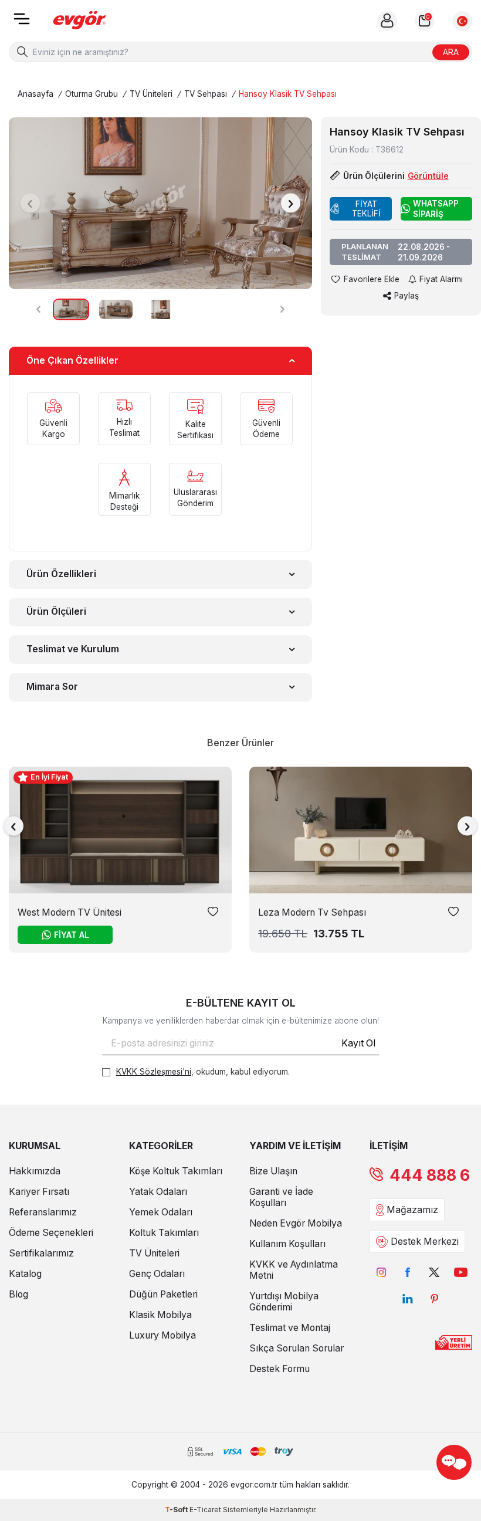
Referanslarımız (43, 1212)
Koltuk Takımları (164, 1232)
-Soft (177, 1509)
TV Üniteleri (151, 94)
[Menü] (22, 22)
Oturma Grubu (91, 94)
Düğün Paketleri (163, 1294)
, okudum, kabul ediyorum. (203, 1071)
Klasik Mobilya (160, 1314)
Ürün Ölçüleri (56, 611)
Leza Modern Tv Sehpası (312, 912)
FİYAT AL (71, 935)
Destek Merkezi (425, 1241)
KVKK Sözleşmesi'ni (153, 1071)
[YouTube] (460, 1272)
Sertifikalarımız (41, 1253)
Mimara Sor (52, 686)
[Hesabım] (387, 21)
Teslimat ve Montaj (289, 1327)
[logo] (79, 21)
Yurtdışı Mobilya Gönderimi (284, 1301)
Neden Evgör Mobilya (295, 1223)
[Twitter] (434, 1272)
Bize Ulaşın (273, 1171)
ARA (451, 51)
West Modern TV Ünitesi (69, 912)
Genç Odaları (157, 1273)
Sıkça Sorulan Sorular (296, 1348)
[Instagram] (381, 1272)
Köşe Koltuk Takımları (175, 1171)
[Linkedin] (408, 1298)
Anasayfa (35, 94)
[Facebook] (408, 1272)
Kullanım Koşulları (287, 1243)
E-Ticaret (205, 1509)
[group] (160, 203)
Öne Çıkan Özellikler (72, 360)
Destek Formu (279, 1368)
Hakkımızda (34, 1171)
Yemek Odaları (160, 1212)
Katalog (25, 1273)
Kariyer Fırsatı (39, 1191)
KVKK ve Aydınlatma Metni (293, 1270)
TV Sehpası (205, 94)
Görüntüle (428, 176)
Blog (18, 1294)
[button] (30, 203)
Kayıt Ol (358, 1043)
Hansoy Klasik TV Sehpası (288, 94)
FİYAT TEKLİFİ (366, 208)
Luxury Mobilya (162, 1335)
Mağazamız (412, 1209)
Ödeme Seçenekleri (51, 1232)
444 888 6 (429, 1175)
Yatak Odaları (158, 1191)
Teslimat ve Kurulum (72, 649)
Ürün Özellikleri (61, 574)
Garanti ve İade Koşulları (281, 1197)
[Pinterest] (434, 1298)
